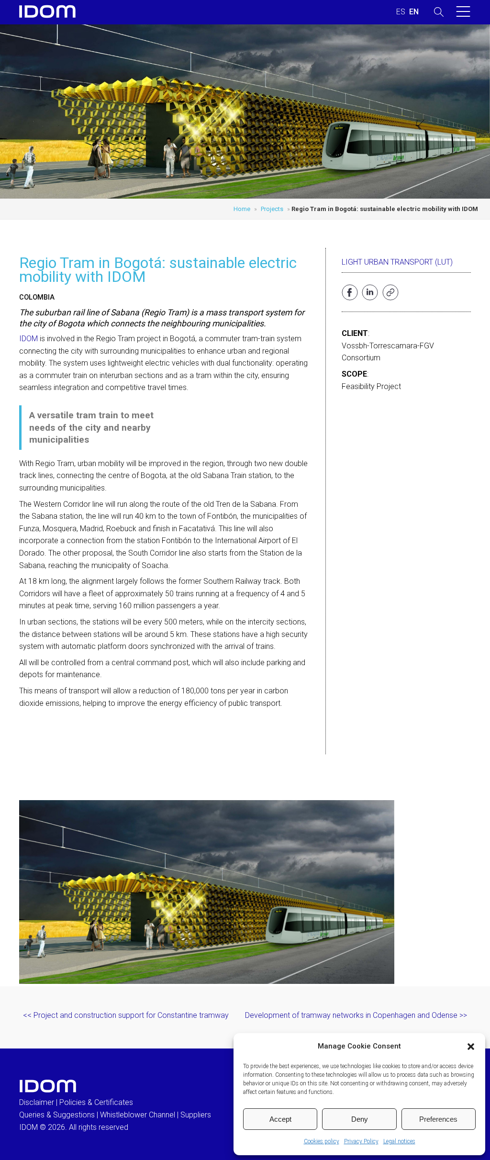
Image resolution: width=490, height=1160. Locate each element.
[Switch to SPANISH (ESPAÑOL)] (400, 12)
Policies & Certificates (96, 1102)
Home (242, 208)
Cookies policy (321, 1141)
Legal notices (399, 1141)
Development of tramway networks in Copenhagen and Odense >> (356, 1015)
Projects (272, 208)
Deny (359, 1119)
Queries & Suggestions (57, 1114)
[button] (471, 1046)
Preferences (438, 1119)
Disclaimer (36, 1102)
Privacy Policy (361, 1141)
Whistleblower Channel (137, 1114)
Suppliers (195, 1114)
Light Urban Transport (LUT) (397, 262)
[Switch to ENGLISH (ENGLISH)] (414, 12)
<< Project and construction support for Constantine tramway (126, 1015)
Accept (280, 1119)
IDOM (28, 338)
